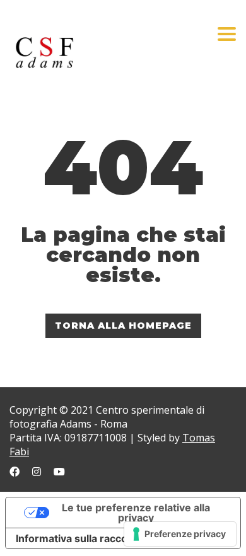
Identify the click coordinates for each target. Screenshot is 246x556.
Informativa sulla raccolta (77, 538)
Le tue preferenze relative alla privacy (136, 512)
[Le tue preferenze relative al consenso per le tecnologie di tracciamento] (180, 534)
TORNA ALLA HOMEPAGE (123, 325)
